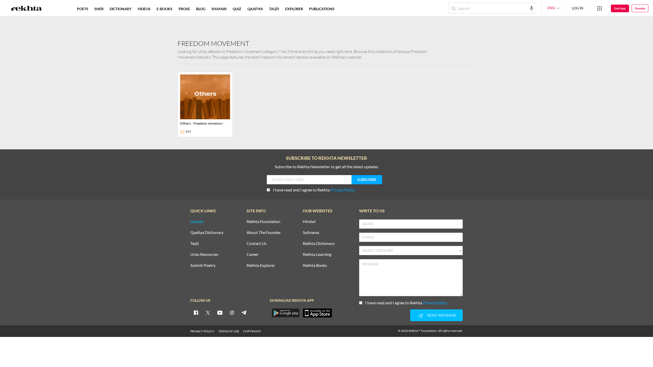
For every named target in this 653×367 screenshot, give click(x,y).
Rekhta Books (315, 265)
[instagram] (232, 312)
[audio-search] (531, 8)
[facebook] (196, 312)
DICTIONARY (120, 9)
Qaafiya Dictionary (206, 232)
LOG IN (577, 8)
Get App (620, 8)
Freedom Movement (213, 43)
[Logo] (26, 9)
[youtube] (220, 312)
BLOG (200, 9)
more (346, 9)
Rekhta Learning (317, 254)
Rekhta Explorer (261, 265)
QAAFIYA (255, 9)
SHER (99, 9)
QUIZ (237, 9)
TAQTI (274, 9)
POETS (82, 9)
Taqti (194, 243)
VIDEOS (143, 9)
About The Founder (264, 232)
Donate (640, 8)
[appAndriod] (285, 313)
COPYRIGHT (252, 331)
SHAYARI (219, 9)
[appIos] (317, 313)
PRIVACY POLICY (202, 331)
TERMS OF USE (228, 331)
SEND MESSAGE (441, 315)
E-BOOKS (164, 9)
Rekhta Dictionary (319, 243)
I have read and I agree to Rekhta (314, 189)
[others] (205, 104)
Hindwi (309, 221)
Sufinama (311, 232)
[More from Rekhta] (599, 8)
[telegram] (244, 312)
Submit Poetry (203, 265)
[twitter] (208, 312)
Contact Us (257, 243)
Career (253, 254)
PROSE (184, 9)
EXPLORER (294, 9)
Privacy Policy (343, 189)
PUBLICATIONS (321, 9)
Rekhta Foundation (263, 221)
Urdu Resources (204, 254)
